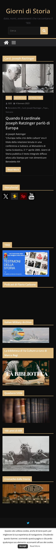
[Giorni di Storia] (6, 42)
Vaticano (9, 112)
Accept (22, 546)
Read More (35, 546)
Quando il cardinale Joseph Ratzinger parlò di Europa (28, 122)
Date (9, 98)
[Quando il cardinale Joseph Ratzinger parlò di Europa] (28, 78)
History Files (20, 98)
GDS (10, 103)
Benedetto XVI (14, 108)
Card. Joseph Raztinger (32, 108)
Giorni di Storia (28, 11)
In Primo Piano (35, 98)
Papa (45, 108)
